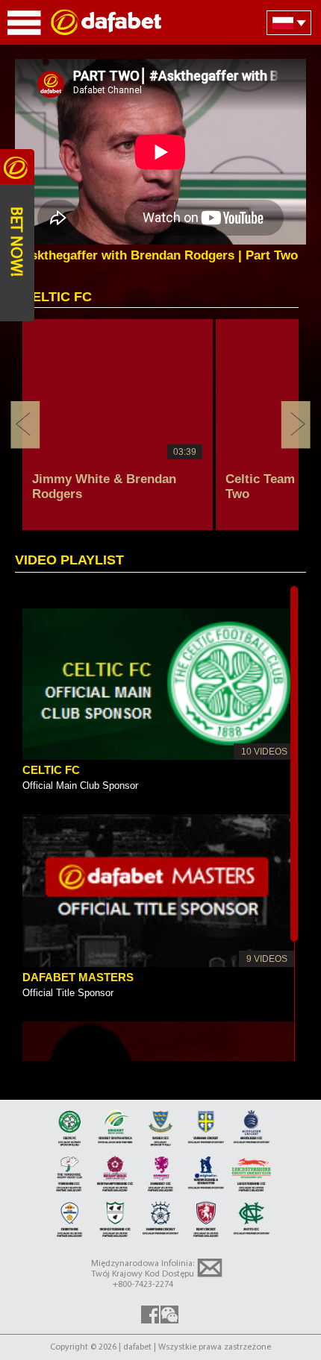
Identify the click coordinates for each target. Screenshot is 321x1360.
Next (296, 425)
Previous (25, 425)
